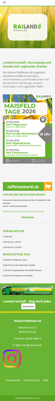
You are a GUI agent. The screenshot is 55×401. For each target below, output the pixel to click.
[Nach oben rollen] (49, 395)
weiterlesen (28, 306)
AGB (45, 380)
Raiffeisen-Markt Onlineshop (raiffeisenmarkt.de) (23, 211)
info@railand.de (32, 345)
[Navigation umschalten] (4, 2)
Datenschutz (31, 380)
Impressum (13, 380)
